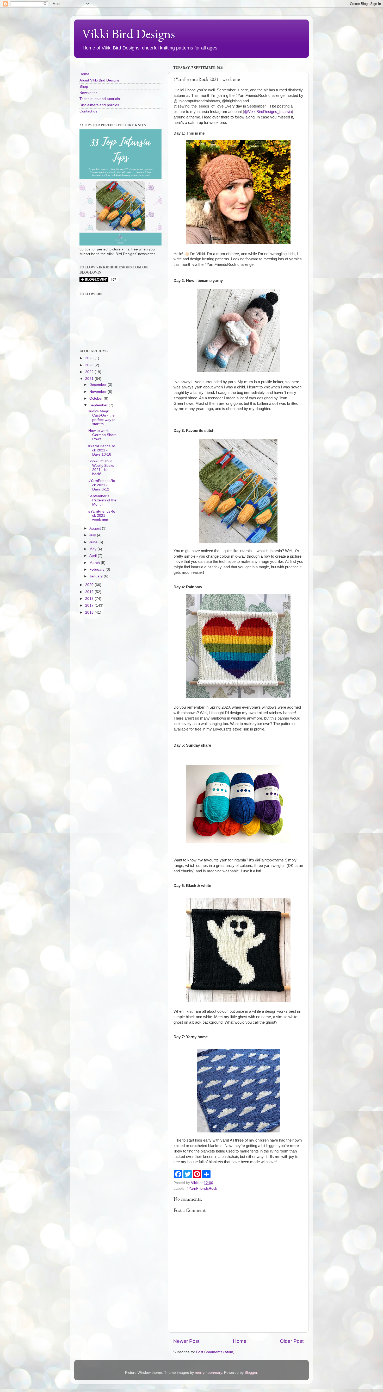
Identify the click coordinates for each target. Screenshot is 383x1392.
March (95, 563)
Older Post (292, 1341)
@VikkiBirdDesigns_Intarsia (268, 112)
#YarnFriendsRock (202, 1189)
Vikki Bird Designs (128, 33)
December (98, 385)
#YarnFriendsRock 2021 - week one (101, 515)
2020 (90, 585)
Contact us (88, 111)
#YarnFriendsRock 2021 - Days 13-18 (101, 450)
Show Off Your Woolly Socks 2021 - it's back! (101, 467)
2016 (90, 612)
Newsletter (88, 93)
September (99, 405)
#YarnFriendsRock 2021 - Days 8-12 (101, 485)
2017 (90, 605)
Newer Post (186, 1341)
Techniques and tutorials (99, 99)
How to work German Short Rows (102, 435)
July (93, 535)
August (95, 528)
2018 (90, 599)
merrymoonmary (208, 1373)
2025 (90, 358)
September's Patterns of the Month (102, 500)
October (96, 398)
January (96, 576)
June (93, 542)
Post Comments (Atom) (215, 1352)
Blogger (251, 1373)
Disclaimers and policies (99, 105)
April (93, 556)
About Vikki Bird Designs (99, 80)
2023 (90, 365)
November (98, 392)
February (97, 569)
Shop (83, 87)
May (93, 549)
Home (239, 1341)
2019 (90, 592)
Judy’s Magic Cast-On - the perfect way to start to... (101, 417)
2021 (90, 379)
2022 (90, 372)
